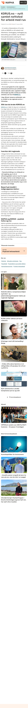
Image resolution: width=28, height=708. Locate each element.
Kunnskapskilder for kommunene (12, 454)
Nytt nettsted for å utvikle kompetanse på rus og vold (10, 389)
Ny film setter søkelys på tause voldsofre (11, 319)
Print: (9, 73)
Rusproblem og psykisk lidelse (16, 264)
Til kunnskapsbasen (15, 397)
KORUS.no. (17, 94)
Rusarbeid (4, 264)
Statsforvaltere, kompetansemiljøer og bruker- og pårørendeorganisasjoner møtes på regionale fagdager (13, 295)
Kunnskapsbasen (11, 7)
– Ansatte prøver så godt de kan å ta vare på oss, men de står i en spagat (13, 476)
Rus (20, 261)
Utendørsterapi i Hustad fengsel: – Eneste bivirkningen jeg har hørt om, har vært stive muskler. (13, 500)
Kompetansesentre (6, 266)
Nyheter (3, 261)
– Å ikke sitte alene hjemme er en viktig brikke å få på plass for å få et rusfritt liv (13, 366)
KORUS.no (4, 107)
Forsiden (3, 7)
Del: (3, 73)
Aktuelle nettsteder (12, 261)
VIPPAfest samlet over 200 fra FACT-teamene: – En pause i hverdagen (14, 426)
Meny (22, 2)
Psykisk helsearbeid (19, 266)
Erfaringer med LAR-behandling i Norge (12, 342)
